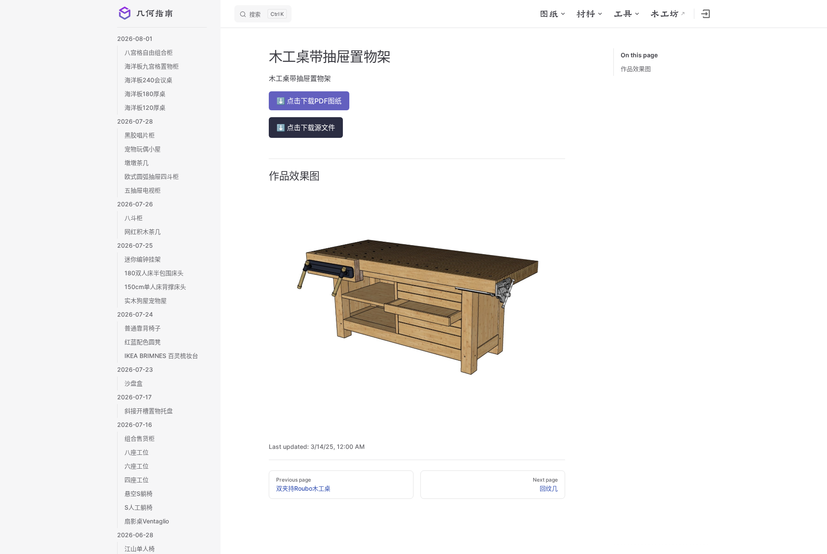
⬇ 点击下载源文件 (306, 127)
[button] (162, 39)
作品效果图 (636, 68)
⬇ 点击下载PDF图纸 (309, 100)
